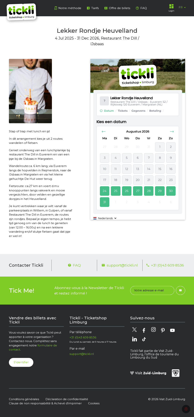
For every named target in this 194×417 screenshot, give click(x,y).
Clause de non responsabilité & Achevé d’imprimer (45, 403)
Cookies (93, 403)
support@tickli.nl (122, 265)
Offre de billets (119, 8)
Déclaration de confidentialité (66, 399)
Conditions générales (24, 399)
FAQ (143, 8)
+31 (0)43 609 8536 (167, 265)
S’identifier (21, 362)
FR (181, 7)
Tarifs (95, 8)
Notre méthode (69, 8)
